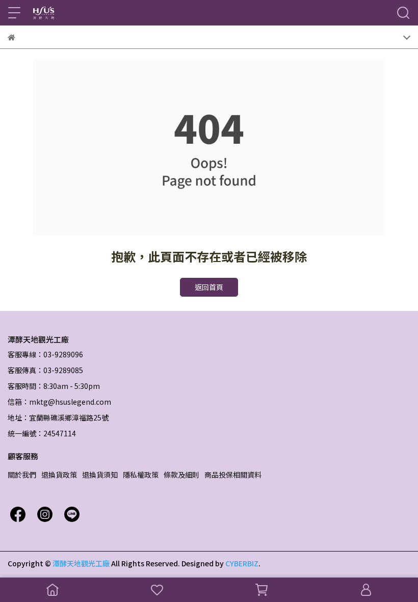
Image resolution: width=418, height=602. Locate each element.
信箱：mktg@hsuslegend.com (59, 402)
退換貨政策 (59, 474)
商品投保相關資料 (233, 474)
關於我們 (22, 474)
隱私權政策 (141, 474)
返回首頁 (209, 287)
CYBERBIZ (241, 563)
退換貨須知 (100, 474)
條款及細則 (181, 474)
